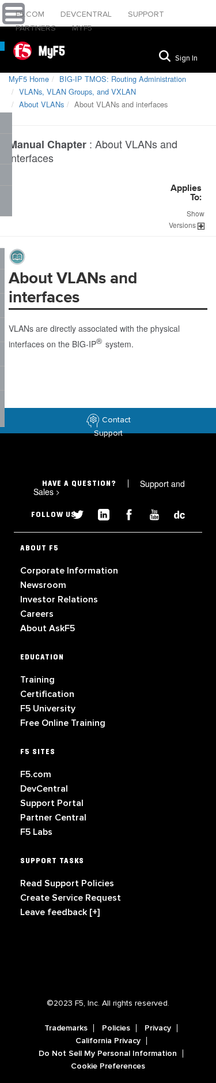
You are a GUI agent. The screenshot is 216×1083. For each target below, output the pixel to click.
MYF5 (82, 28)
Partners (37, 28)
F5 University (47, 708)
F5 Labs (36, 832)
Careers (37, 614)
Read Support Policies (67, 883)
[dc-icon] (173, 513)
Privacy (158, 1028)
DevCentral (44, 789)
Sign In (186, 58)
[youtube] (149, 513)
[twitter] (73, 513)
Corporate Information (69, 570)
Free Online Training (62, 723)
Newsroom (43, 585)
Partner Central (53, 817)
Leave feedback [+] (60, 912)
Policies (116, 1028)
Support (146, 14)
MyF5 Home (29, 78)
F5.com (31, 14)
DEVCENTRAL (87, 14)
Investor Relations (59, 599)
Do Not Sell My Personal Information (108, 1054)
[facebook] (124, 513)
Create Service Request (70, 898)
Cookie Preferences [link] (108, 1066)
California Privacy (108, 1041)
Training (37, 679)
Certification (47, 694)
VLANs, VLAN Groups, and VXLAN (77, 91)
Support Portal (52, 803)
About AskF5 (47, 628)
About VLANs (41, 104)
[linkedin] (99, 513)
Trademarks (66, 1028)
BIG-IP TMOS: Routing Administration (122, 78)
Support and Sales (109, 487)
